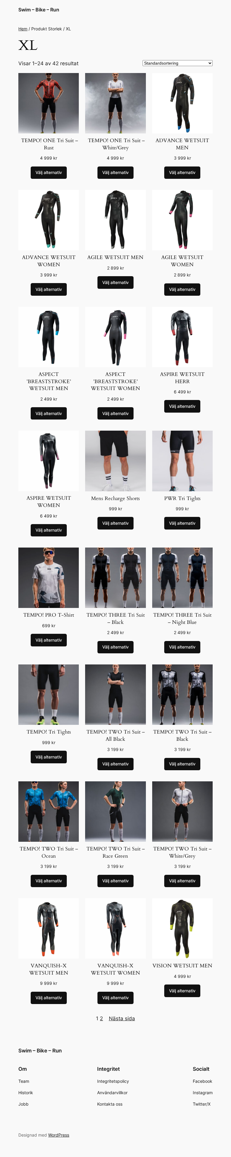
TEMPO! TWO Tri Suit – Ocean (49, 852)
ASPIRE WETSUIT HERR (182, 378)
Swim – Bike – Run (38, 10)
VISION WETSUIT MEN (182, 965)
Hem (22, 28)
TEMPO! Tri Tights (48, 731)
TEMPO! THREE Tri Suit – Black (115, 619)
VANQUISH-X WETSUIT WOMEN (115, 969)
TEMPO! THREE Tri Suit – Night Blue (182, 619)
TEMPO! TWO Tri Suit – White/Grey (182, 852)
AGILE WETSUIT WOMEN (182, 261)
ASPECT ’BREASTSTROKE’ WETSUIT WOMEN (115, 381)
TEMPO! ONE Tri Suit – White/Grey (115, 144)
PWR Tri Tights (182, 498)
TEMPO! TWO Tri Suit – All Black (115, 735)
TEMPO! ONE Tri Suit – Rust (49, 144)
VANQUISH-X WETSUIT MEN (48, 969)
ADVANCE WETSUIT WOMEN (48, 261)
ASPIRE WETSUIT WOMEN (48, 502)
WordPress (58, 1134)
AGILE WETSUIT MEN (115, 257)
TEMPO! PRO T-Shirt (48, 615)
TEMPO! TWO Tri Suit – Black (182, 735)
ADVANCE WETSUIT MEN (182, 144)
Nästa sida (122, 1018)
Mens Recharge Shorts (115, 498)
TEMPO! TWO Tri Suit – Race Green (115, 852)
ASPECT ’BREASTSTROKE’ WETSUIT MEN (48, 381)
